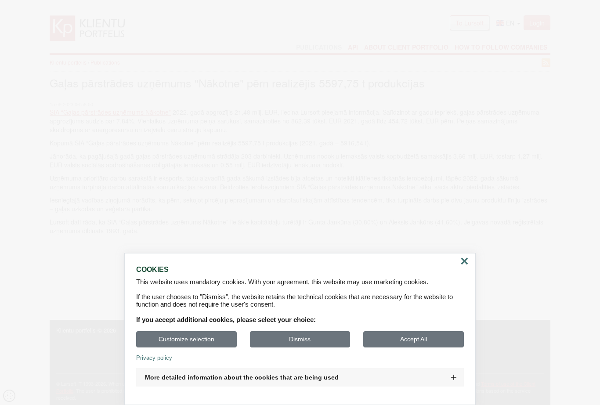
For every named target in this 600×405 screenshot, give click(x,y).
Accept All (413, 339)
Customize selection (186, 339)
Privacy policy (154, 357)
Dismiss (300, 339)
